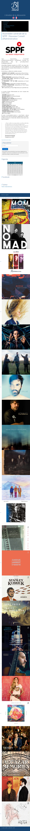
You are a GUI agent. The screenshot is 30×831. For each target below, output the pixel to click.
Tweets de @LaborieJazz (6, 186)
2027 (21, 175)
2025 (9, 175)
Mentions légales (5, 194)
